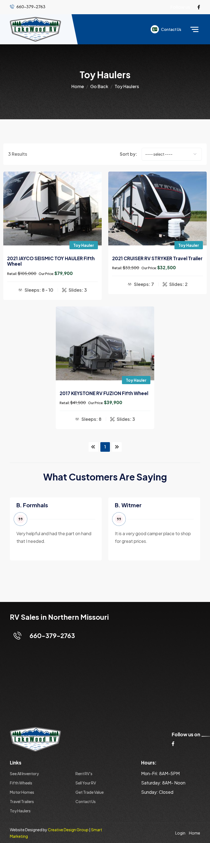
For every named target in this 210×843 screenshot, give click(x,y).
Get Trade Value (89, 792)
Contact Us (171, 29)
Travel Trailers (22, 801)
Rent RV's (83, 773)
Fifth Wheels (21, 782)
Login (180, 832)
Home (77, 86)
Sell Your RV (85, 782)
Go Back (99, 86)
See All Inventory (24, 773)
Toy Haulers (20, 810)
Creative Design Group (68, 829)
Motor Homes (22, 792)
